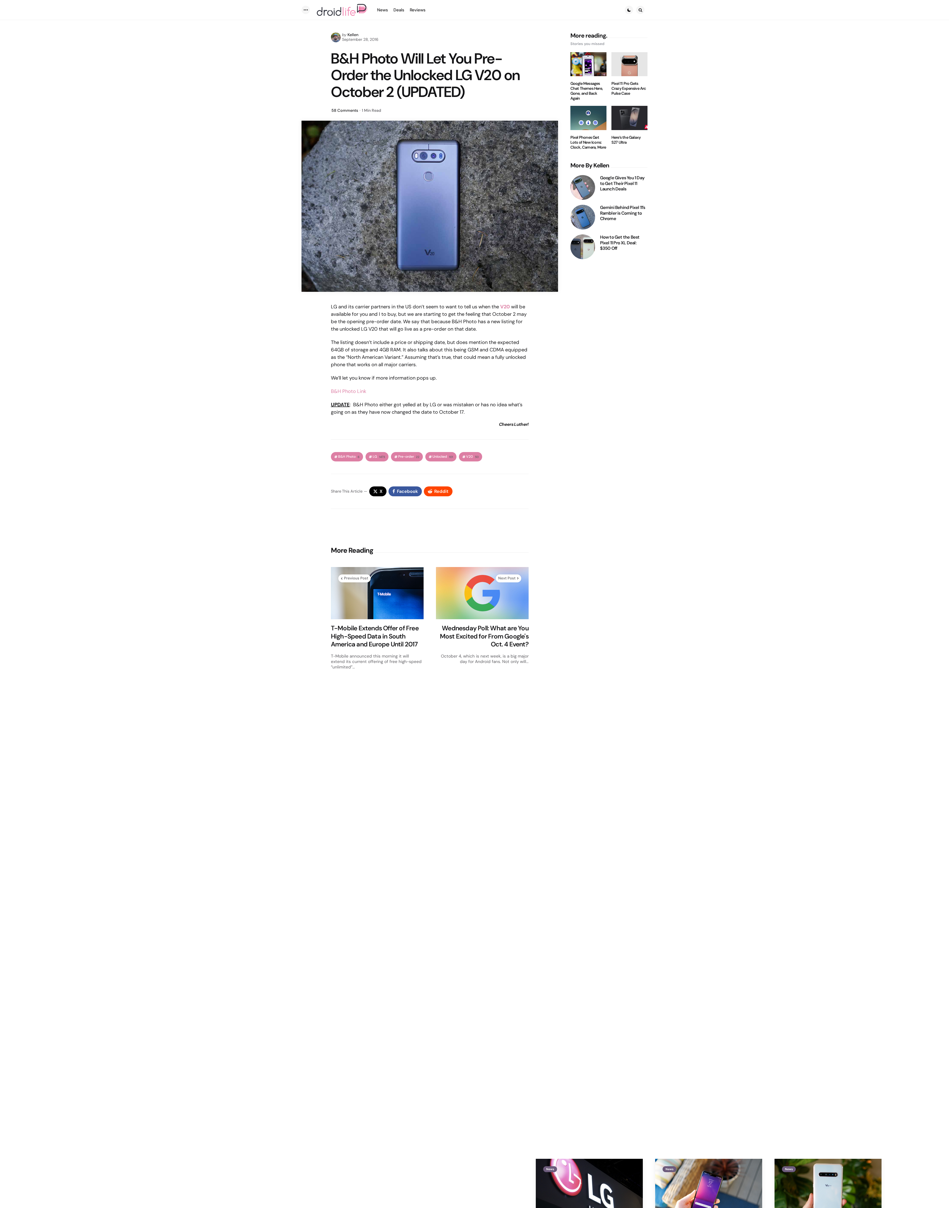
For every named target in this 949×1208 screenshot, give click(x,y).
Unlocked (442, 456)
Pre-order (408, 456)
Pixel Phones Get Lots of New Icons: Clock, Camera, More (588, 142)
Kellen (352, 34)
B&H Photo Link (348, 391)
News (550, 1169)
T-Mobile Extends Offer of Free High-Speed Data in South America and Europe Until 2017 (375, 636)
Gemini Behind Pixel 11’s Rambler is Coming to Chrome (622, 213)
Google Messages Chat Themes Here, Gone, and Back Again (586, 91)
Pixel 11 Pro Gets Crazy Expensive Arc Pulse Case (628, 88)
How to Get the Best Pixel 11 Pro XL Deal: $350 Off (620, 242)
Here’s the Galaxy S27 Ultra (626, 140)
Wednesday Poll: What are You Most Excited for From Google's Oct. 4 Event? (484, 636)
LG (379, 456)
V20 (472, 456)
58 (344, 110)
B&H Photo (349, 456)
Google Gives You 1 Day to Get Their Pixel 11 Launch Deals (622, 183)
